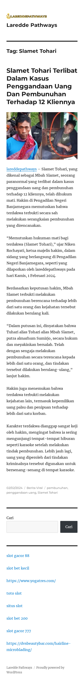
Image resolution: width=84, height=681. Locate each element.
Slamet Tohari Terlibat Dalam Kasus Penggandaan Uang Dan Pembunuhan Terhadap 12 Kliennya (41, 86)
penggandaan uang (21, 492)
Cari (9, 518)
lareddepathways (21, 169)
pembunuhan (57, 488)
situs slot (14, 606)
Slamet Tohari (48, 492)
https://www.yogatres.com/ (31, 580)
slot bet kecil (17, 568)
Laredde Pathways (31, 25)
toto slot (14, 593)
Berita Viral (35, 488)
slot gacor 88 (17, 555)
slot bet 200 (17, 618)
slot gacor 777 (18, 631)
